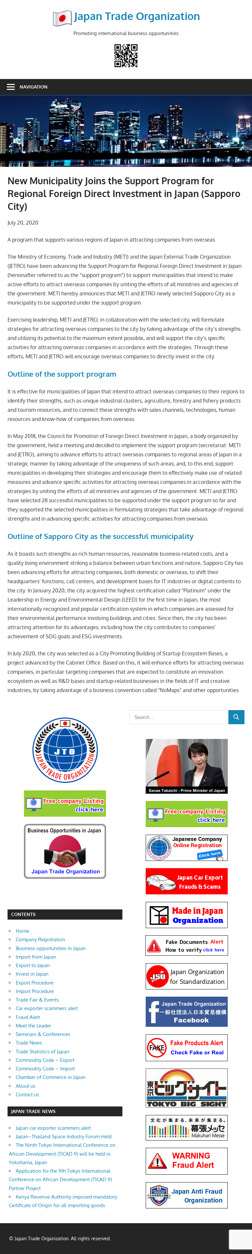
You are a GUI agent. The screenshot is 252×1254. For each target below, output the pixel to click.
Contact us (27, 1094)
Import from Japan (36, 957)
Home (22, 931)
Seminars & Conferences (43, 1034)
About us (25, 1086)
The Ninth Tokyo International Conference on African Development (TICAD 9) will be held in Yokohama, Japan (62, 1153)
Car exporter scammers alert (47, 1008)
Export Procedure (34, 983)
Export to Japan (33, 965)
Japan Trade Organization (137, 16)
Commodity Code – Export (45, 1060)
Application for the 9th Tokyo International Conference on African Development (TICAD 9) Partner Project (60, 1179)
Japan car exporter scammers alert (53, 1128)
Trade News (29, 1043)
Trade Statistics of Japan (42, 1051)
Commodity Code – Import (45, 1068)
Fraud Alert (28, 1017)
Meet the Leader (33, 1026)
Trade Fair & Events (37, 1000)
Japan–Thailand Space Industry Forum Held (64, 1136)
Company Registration (40, 939)
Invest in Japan (32, 974)
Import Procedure (35, 991)
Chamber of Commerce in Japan (51, 1077)
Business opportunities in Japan (51, 948)
